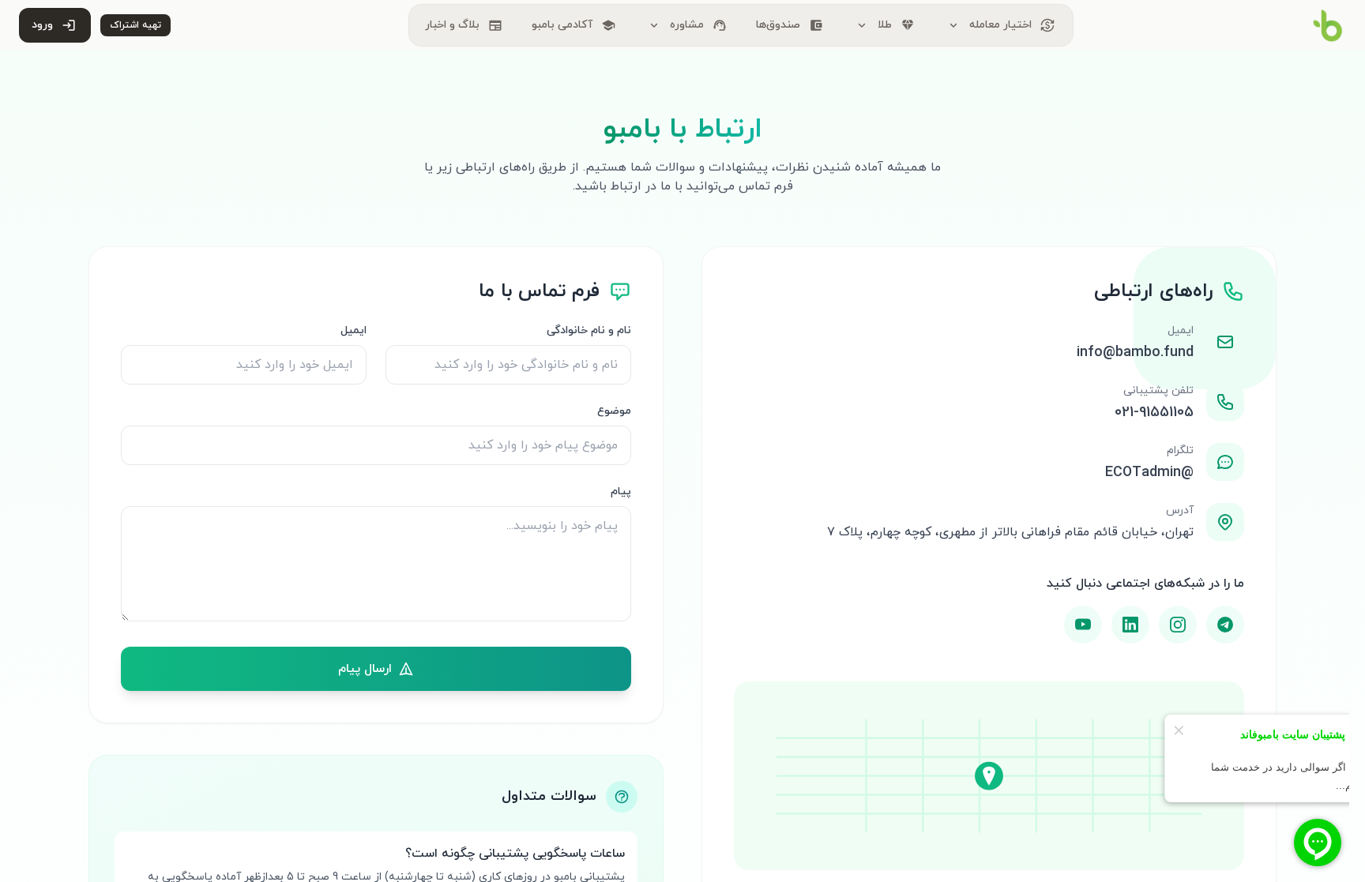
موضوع (614, 410)
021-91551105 (1154, 412)
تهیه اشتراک (135, 25)
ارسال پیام (365, 668)
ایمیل (353, 330)
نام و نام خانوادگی (589, 330)
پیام (621, 491)
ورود (54, 24)
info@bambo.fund (1135, 352)
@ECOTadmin (1149, 472)
